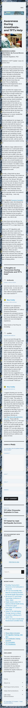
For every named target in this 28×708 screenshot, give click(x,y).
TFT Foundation (10, 642)
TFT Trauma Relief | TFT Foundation (11, 701)
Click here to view (14, 562)
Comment (7, 453)
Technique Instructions (11, 687)
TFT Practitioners (11, 644)
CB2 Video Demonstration (9, 695)
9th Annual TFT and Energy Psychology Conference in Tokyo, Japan (14, 598)
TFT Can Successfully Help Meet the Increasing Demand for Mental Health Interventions (14, 592)
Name (6, 474)
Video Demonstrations (11, 691)
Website (6, 489)
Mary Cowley (11, 300)
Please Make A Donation (13, 633)
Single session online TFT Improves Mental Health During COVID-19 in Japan (15, 603)
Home (6, 679)
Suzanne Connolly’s (17, 200)
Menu (22, 7)
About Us (7, 683)
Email (6, 482)
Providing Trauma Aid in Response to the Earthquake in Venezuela (15, 587)
